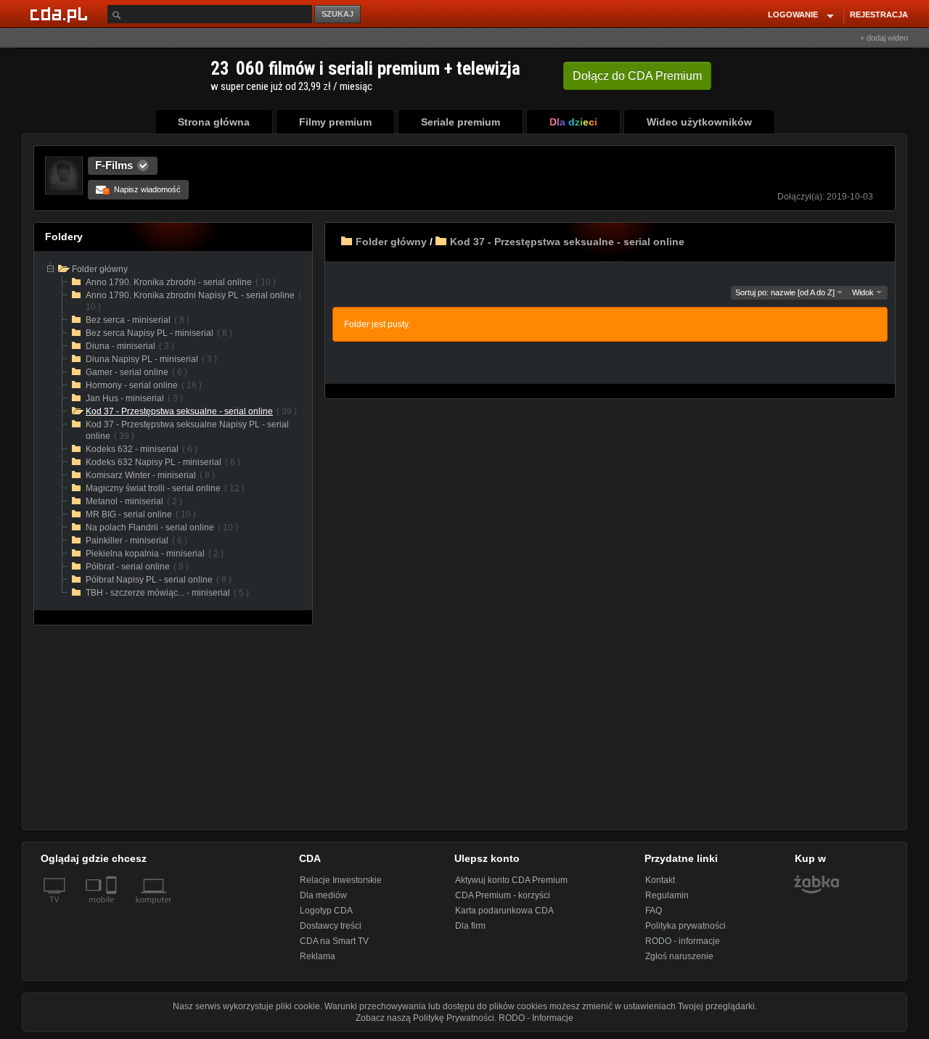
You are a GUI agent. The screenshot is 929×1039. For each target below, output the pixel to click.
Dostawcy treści (330, 926)
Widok (864, 292)
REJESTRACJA (879, 14)
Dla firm (470, 926)
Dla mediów (323, 895)
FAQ (653, 910)
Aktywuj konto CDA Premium (511, 880)
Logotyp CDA (326, 910)
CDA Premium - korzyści (502, 895)
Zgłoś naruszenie (679, 956)
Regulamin (667, 895)
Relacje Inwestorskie (341, 880)
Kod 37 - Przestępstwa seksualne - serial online (567, 241)
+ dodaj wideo (884, 37)
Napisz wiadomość (143, 189)
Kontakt (660, 880)
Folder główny (391, 241)
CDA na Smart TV (334, 941)
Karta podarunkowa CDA (504, 910)
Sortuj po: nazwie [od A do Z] (786, 292)
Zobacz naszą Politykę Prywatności (425, 1018)
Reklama (317, 956)
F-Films (114, 165)
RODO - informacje (682, 941)
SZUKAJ (337, 13)
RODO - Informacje (536, 1018)
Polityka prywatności (685, 926)
